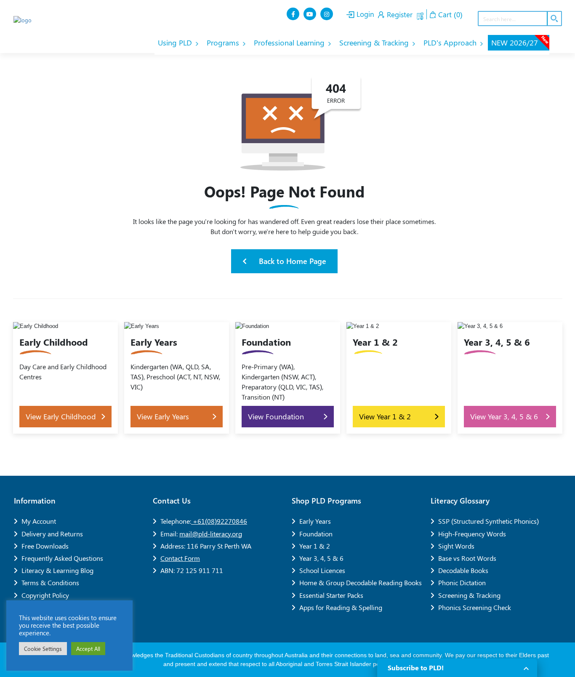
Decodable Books (463, 570)
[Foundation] (287, 378)
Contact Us (172, 501)
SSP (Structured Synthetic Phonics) (488, 521)
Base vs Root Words (467, 558)
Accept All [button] (88, 648)
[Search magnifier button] (554, 18)
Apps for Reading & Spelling (340, 607)
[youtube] (310, 14)
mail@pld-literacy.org (210, 533)
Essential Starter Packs (331, 595)
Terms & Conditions (50, 582)
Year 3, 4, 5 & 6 (321, 558)
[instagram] (327, 14)
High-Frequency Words (472, 533)
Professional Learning (290, 42)
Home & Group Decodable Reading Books (360, 582)
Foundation (316, 533)
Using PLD (176, 42)
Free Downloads (45, 545)
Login (364, 14)
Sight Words (456, 545)
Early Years (315, 521)
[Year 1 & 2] (398, 378)
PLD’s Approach (451, 42)
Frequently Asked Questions (62, 558)
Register (399, 14)
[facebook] (293, 14)
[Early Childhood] (65, 378)
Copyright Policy (45, 595)
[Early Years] (176, 378)
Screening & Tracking (375, 42)
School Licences (322, 570)
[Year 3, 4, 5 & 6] (510, 378)
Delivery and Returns (52, 533)
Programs (224, 42)
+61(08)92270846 (219, 521)
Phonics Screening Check (474, 607)
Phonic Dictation (462, 582)
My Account (38, 521)
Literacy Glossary (460, 501)
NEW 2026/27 (520, 41)
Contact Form (180, 558)
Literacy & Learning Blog (57, 570)
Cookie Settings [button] (43, 648)
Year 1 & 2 (314, 545)
